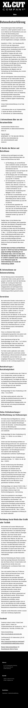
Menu (14, 14)
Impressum (4, 693)
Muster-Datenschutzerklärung (9, 647)
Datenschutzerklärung (13, 693)
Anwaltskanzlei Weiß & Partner (9, 649)
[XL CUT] (14, 6)
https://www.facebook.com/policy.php (11, 634)
